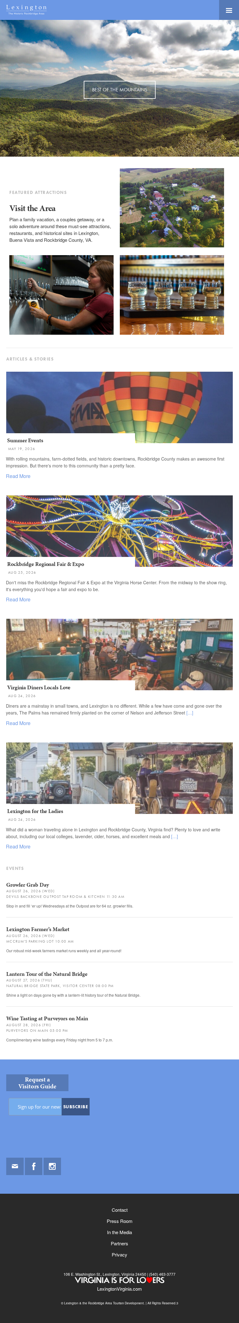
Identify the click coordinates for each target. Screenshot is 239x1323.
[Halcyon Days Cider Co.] (174, 332)
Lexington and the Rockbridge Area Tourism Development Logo (26, 10)
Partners (119, 1243)
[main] (119, 539)
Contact (120, 1209)
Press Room (120, 1221)
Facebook (33, 1166)
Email (15, 1166)
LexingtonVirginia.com (119, 1288)
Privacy (119, 1254)
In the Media (119, 1232)
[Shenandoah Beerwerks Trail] (64, 332)
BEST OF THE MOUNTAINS (119, 89)
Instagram (52, 1166)
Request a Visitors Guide (37, 1083)
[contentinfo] (119, 1191)
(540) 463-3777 (162, 1274)
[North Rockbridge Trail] (174, 245)
